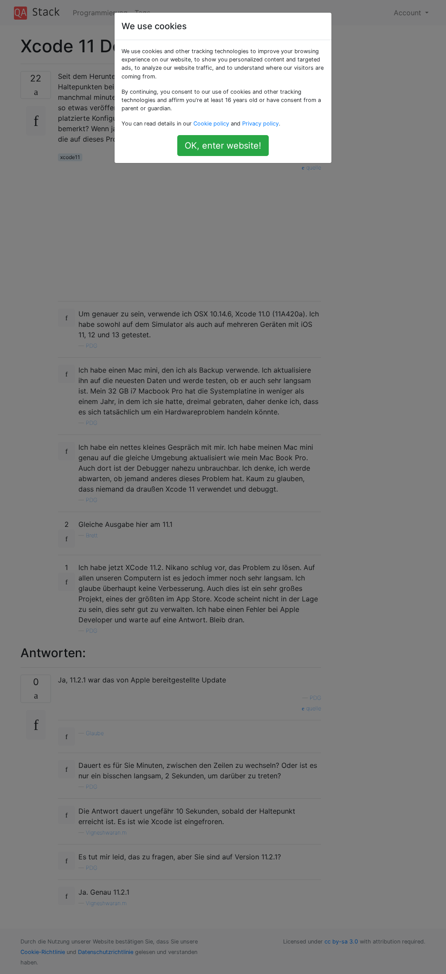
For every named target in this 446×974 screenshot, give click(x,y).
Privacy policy (260, 123)
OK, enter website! (223, 145)
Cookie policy (211, 123)
